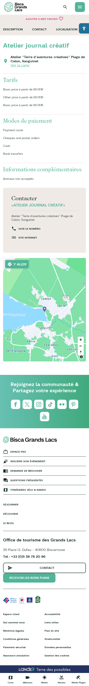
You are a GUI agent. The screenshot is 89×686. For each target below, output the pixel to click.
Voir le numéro (29, 228)
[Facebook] (15, 404)
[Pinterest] (73, 404)
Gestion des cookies (56, 655)
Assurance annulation (16, 655)
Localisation (66, 29)
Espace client (11, 614)
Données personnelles (57, 647)
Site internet (27, 237)
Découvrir (10, 513)
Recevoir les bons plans (29, 578)
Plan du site (51, 630)
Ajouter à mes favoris (45, 18)
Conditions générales (16, 638)
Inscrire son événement (27, 461)
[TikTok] (50, 404)
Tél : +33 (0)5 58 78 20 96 (24, 556)
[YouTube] (44, 416)
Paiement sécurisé (14, 647)
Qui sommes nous (14, 622)
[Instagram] (38, 404)
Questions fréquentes (26, 480)
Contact (39, 29)
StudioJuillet (52, 638)
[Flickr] (62, 404)
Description (13, 29)
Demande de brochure (26, 470)
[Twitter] (27, 404)
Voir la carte (20, 65)
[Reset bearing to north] (81, 352)
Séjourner (10, 504)
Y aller (19, 264)
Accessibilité (52, 614)
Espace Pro (18, 451)
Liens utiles (51, 622)
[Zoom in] (81, 340)
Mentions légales (13, 630)
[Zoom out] (81, 346)
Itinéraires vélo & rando (28, 489)
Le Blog (8, 523)
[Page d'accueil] (15, 7)
